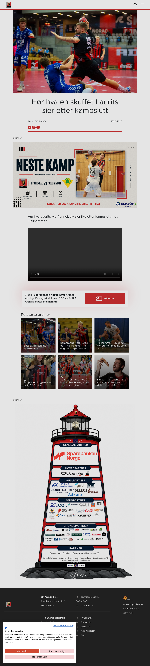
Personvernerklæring (63, 625)
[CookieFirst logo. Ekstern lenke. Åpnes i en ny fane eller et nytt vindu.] (6, 628)
